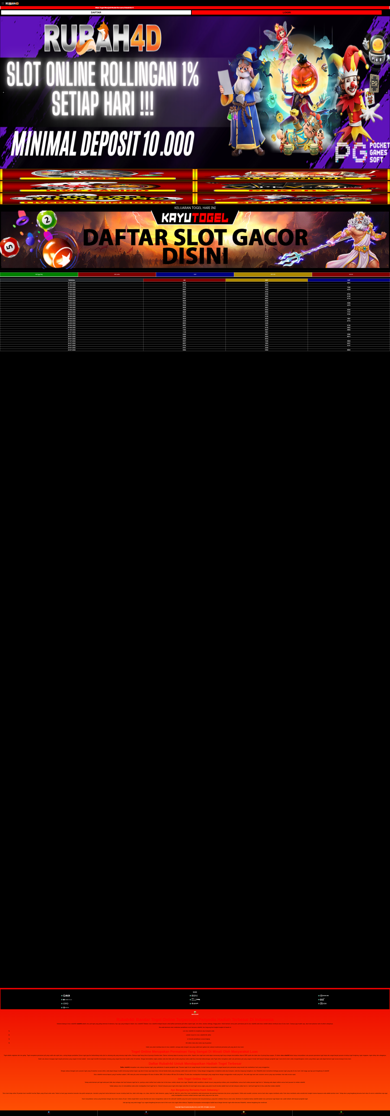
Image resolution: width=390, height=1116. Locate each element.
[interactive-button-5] (97, 198)
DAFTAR (96, 12)
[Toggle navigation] (3, 3)
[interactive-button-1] (97, 174)
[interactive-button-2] (292, 174)
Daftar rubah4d (125, 1067)
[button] (3, 92)
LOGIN (287, 12)
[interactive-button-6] (292, 198)
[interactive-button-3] (97, 186)
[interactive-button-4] (292, 186)
